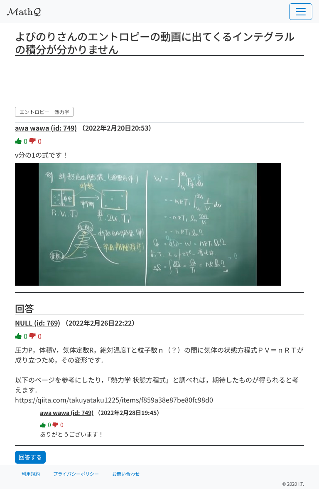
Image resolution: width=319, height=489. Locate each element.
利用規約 (31, 473)
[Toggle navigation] (300, 11)
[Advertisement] (159, 80)
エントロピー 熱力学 (44, 111)
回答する (30, 457)
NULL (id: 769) (37, 323)
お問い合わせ (126, 473)
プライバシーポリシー (76, 473)
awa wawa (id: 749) (46, 128)
